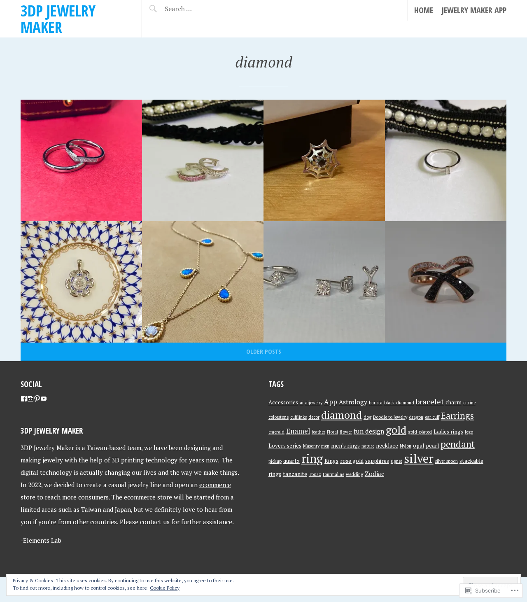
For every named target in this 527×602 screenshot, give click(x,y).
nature (367, 446)
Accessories (283, 402)
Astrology (353, 402)
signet (396, 461)
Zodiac (374, 473)
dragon (416, 417)
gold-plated (420, 432)
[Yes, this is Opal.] (203, 282)
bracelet (430, 401)
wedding (354, 474)
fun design (369, 431)
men (325, 446)
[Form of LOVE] (81, 160)
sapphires (377, 460)
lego (469, 432)
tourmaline (333, 474)
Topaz (315, 474)
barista (375, 403)
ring (312, 458)
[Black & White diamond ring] (445, 282)
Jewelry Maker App (473, 10)
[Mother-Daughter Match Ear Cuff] (203, 160)
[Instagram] (30, 398)
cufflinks (298, 417)
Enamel (298, 431)
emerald (276, 432)
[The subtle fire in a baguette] (445, 160)
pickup (275, 461)
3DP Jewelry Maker (58, 18)
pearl (432, 445)
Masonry (311, 446)
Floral (332, 432)
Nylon (405, 446)
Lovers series (284, 445)
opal (418, 445)
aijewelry (313, 403)
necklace (387, 445)
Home (423, 10)
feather (318, 432)
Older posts (263, 351)
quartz (291, 460)
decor (313, 417)
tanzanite (295, 474)
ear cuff (432, 417)
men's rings (345, 445)
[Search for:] (198, 8)
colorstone (278, 417)
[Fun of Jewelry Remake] (81, 282)
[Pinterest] (37, 398)
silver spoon (446, 461)
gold (396, 429)
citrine (469, 403)
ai (301, 403)
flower (346, 432)
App (330, 401)
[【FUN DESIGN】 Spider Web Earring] (324, 160)
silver (419, 458)
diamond (341, 415)
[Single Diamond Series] (324, 282)
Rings (331, 460)
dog (367, 417)
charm (453, 402)
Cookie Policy (165, 588)
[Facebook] (24, 398)
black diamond (399, 403)
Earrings (457, 415)
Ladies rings (448, 431)
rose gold (352, 460)
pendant (458, 444)
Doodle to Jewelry (390, 417)
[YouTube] (43, 398)
